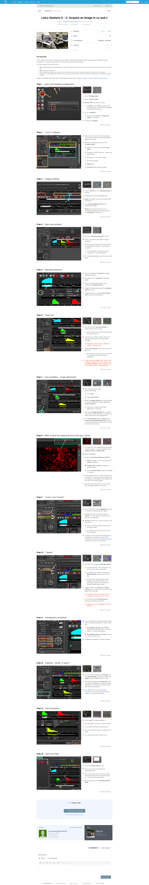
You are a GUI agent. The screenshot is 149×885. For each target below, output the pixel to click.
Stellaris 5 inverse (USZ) (100, 78)
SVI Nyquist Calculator (105, 539)
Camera (43, 858)
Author (41, 827)
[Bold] (40, 863)
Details (108, 10)
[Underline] (53, 863)
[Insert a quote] (58, 863)
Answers (20, 2)
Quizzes (32, 2)
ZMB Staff (99, 831)
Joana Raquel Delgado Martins (70, 21)
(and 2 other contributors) (85, 21)
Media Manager (53, 858)
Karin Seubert (57, 11)
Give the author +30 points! (75, 810)
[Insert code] (47, 863)
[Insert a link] (50, 863)
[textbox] (74, 869)
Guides (14, 2)
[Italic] (43, 863)
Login (146, 2)
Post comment (106, 877)
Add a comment (106, 125)
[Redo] (65, 863)
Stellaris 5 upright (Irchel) (84, 78)
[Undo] (62, 863)
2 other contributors (77, 827)
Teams (38, 2)
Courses (26, 2)
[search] (127, 1)
